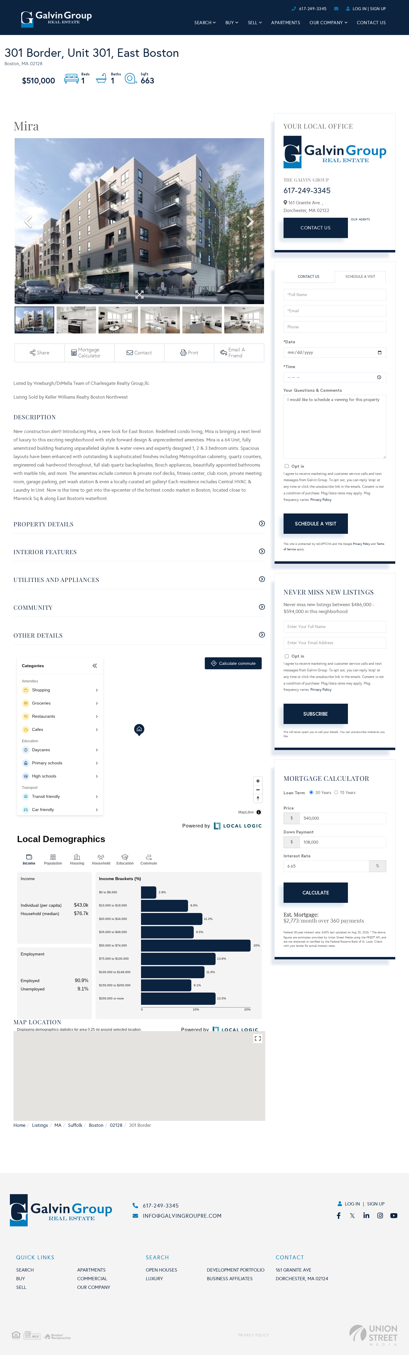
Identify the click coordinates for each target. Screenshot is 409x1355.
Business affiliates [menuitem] (230, 1278)
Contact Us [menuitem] (371, 22)
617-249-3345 (313, 8)
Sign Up (378, 8)
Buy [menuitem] (229, 22)
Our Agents (360, 219)
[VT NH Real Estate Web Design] (333, 1335)
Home (19, 1125)
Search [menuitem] (202, 22)
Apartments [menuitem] (285, 22)
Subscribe (315, 714)
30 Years (323, 792)
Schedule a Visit (360, 277)
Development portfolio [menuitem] (235, 1270)
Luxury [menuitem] (154, 1278)
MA (57, 1125)
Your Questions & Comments (313, 390)
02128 (116, 1125)
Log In (359, 8)
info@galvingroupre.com (182, 1216)
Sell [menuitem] (252, 22)
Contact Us (316, 228)
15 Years (347, 792)
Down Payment (299, 832)
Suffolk (75, 1125)
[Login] (289, 8)
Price (289, 808)
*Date (289, 342)
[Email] (285, 8)
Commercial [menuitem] (92, 1278)
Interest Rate (297, 856)
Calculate (315, 892)
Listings (40, 1125)
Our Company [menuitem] (326, 22)
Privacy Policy (320, 500)
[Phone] (280, 8)
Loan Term (294, 792)
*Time (289, 366)
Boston (96, 1125)
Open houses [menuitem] (161, 1270)
